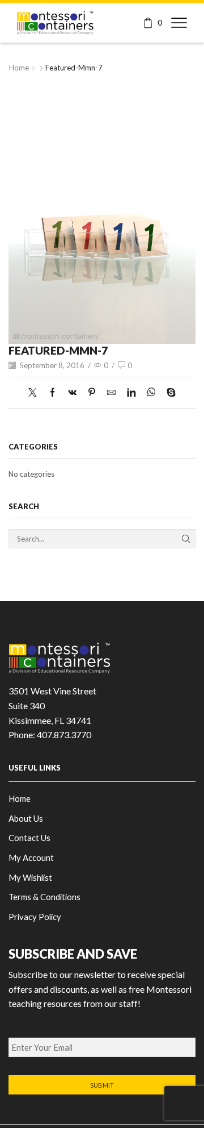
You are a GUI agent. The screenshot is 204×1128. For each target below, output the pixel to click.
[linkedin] (131, 392)
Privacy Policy (34, 916)
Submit (102, 1085)
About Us (25, 818)
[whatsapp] (151, 392)
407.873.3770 (64, 734)
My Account (31, 857)
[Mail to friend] (111, 392)
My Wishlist (30, 877)
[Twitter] (35, 392)
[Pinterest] (91, 392)
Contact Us (29, 838)
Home (19, 67)
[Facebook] (52, 392)
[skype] (168, 392)
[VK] (72, 392)
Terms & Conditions (44, 897)
